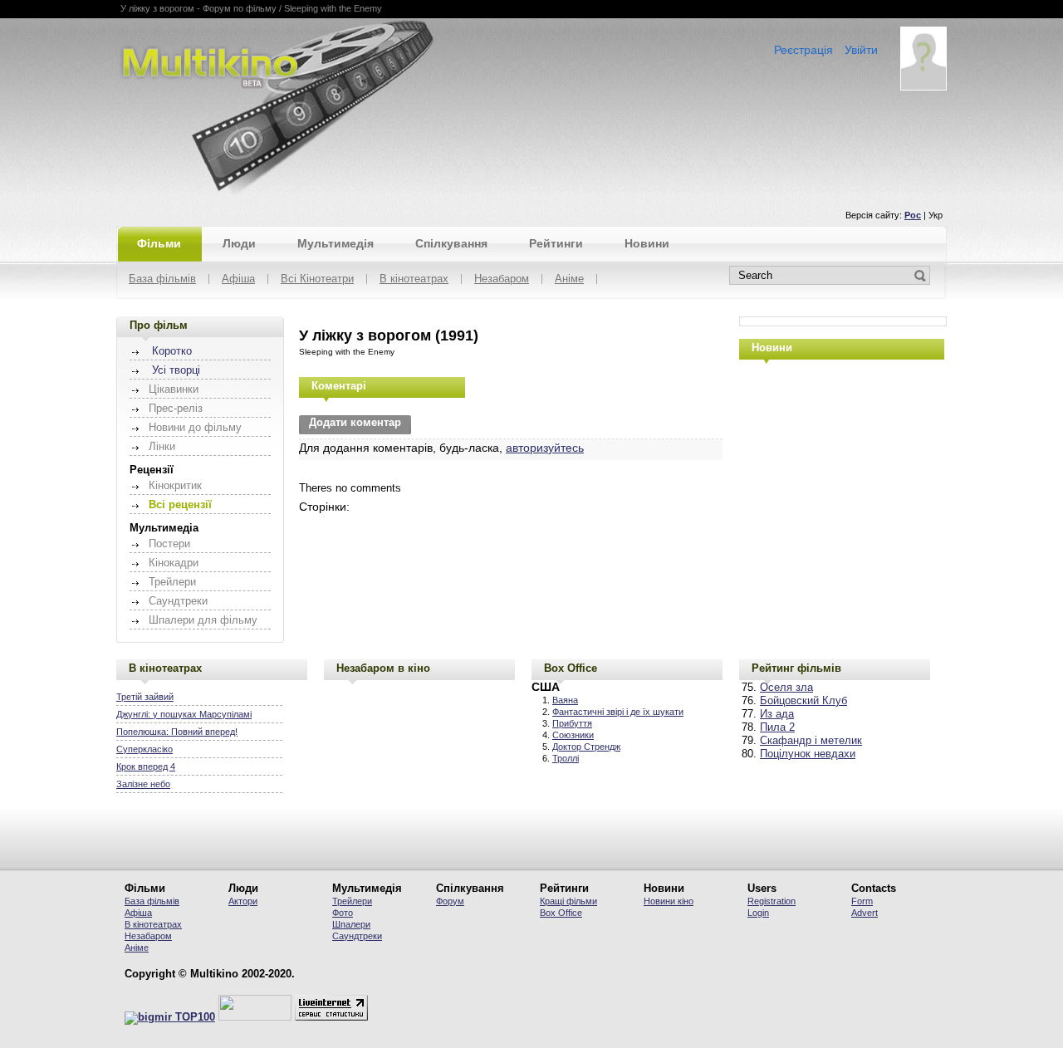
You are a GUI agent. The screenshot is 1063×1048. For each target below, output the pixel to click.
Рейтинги (556, 243)
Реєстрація (803, 49)
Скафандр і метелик (811, 741)
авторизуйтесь (545, 447)
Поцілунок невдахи (807, 754)
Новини (647, 243)
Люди (239, 243)
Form (862, 901)
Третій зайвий (145, 697)
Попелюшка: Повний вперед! (177, 732)
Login (758, 913)
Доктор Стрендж (586, 747)
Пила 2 (777, 727)
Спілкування (451, 243)
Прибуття (572, 723)
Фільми (159, 243)
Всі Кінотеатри (317, 279)
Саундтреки (357, 936)
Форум (450, 901)
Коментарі (338, 386)
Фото (342, 913)
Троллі (565, 758)
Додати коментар (355, 423)
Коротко (172, 351)
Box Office (570, 668)
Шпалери (351, 924)
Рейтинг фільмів (796, 668)
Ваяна (565, 700)
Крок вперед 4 (145, 766)
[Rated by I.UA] (254, 1017)
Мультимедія (335, 243)
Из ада (777, 714)
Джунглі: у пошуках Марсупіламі (184, 714)
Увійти (861, 49)
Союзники (573, 735)
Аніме (569, 279)
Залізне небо (143, 784)
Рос (912, 215)
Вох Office (561, 913)
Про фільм (159, 325)
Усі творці (176, 370)
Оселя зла (786, 687)
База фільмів (162, 279)
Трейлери (352, 901)
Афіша (238, 279)
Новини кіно (668, 901)
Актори (242, 901)
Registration (771, 901)
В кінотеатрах (414, 279)
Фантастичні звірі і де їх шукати (617, 712)
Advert (864, 913)
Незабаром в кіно (383, 668)
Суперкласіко (144, 749)
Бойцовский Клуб (803, 701)
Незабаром (501, 279)
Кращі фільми (568, 901)
